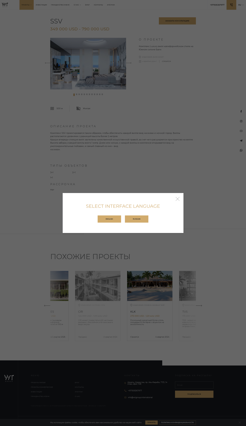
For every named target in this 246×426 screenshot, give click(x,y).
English (109, 219)
